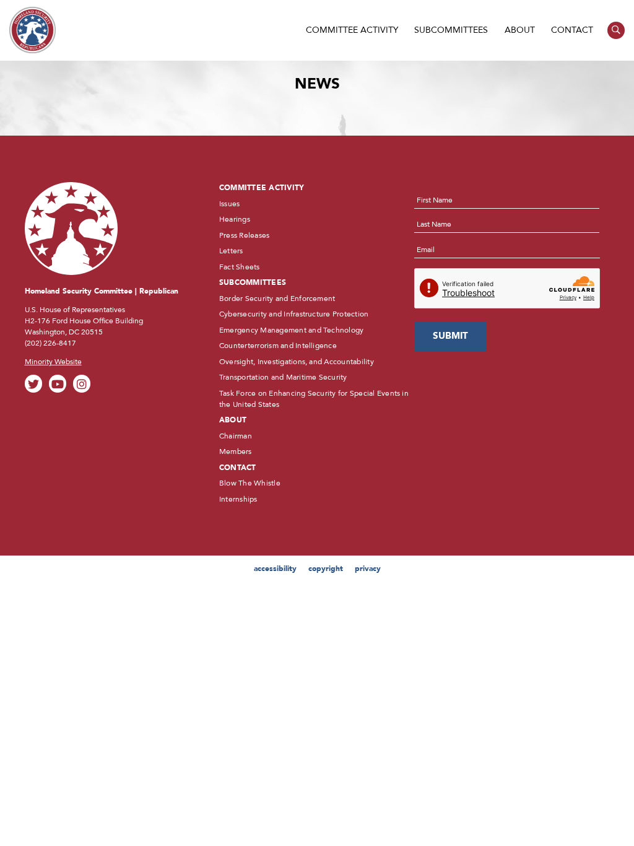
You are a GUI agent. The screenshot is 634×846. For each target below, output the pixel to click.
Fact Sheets (239, 267)
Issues (229, 204)
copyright (325, 568)
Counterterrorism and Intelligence (278, 346)
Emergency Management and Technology (291, 330)
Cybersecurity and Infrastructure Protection (293, 314)
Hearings (234, 219)
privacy (368, 568)
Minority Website (53, 362)
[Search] (616, 31)
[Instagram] (82, 384)
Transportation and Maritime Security (283, 377)
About (520, 30)
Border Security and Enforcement (277, 298)
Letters (231, 251)
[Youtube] (58, 384)
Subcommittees (451, 30)
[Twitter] (34, 384)
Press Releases (244, 235)
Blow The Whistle (249, 483)
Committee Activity (352, 30)
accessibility (275, 568)
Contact (572, 30)
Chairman (235, 436)
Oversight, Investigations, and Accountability (296, 362)
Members (235, 451)
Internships (238, 499)
